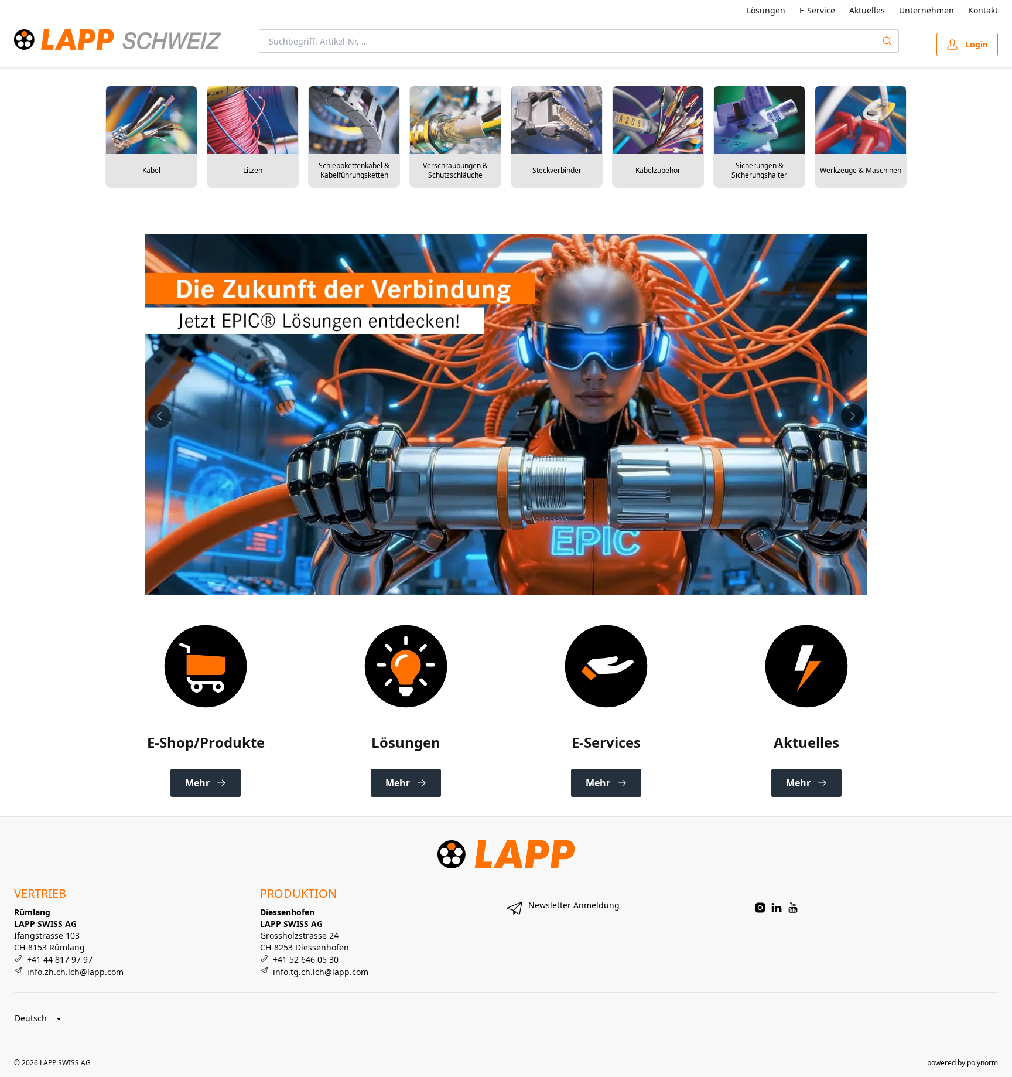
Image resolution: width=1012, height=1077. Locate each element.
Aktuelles (867, 10)
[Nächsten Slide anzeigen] (852, 416)
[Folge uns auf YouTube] (793, 907)
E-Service (817, 10)
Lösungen (766, 10)
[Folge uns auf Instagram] (760, 907)
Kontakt (983, 10)
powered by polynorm (962, 1063)
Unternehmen (926, 10)
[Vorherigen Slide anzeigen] (159, 416)
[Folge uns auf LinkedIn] (776, 907)
